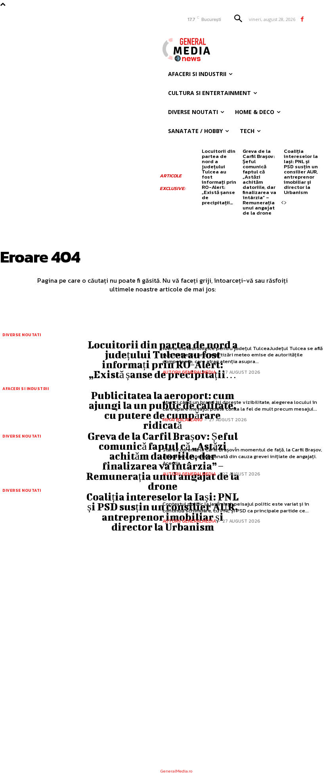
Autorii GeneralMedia (189, 372)
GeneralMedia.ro (177, 771)
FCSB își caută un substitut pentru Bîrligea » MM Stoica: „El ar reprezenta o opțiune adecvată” (120, 723)
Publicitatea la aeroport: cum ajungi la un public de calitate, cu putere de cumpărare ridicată (162, 410)
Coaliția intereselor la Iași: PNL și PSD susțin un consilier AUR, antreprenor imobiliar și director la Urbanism (301, 171)
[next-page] (285, 203)
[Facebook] (302, 19)
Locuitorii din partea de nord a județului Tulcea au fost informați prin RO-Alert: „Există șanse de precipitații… (163, 360)
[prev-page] (282, 203)
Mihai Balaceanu (182, 419)
